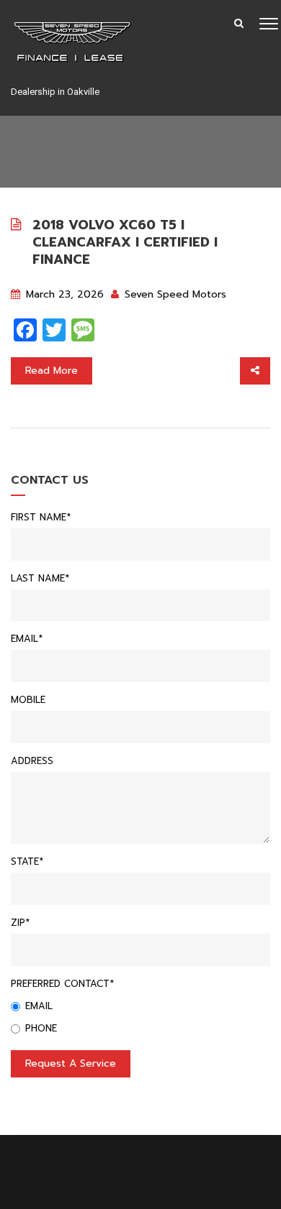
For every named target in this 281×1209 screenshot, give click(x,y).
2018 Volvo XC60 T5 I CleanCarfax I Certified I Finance (125, 242)
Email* (27, 638)
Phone (41, 1028)
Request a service (70, 1063)
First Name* (41, 517)
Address (32, 761)
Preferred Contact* (62, 983)
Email (39, 1006)
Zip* (20, 922)
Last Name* (40, 578)
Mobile (28, 700)
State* (27, 861)
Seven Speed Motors (173, 294)
